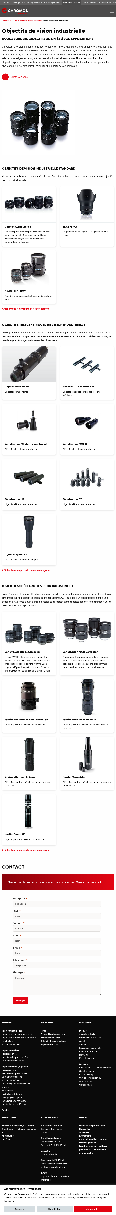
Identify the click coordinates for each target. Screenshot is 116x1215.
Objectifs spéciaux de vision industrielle (38, 586)
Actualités (84, 1132)
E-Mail (16, 947)
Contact (44, 1132)
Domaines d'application (51, 1129)
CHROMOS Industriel (18, 20)
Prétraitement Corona (12, 1094)
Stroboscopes (8, 1090)
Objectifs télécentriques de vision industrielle (43, 325)
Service (5, 1110)
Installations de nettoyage (14, 1101)
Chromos (5, 20)
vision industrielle (35, 20)
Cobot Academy (86, 1071)
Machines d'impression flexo (15, 1073)
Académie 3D (85, 1081)
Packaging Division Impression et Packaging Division (36, 3)
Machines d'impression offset (15, 1057)
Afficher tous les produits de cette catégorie (26, 308)
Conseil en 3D (85, 1085)
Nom (16, 935)
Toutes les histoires (49, 1154)
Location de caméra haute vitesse (95, 1067)
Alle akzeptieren (93, 1209)
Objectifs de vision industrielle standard (39, 168)
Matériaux (6, 1139)
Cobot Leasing (86, 1074)
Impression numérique (13, 1031)
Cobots (82, 1041)
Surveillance (84, 1055)
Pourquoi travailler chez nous (93, 1139)
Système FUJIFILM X (50, 1141)
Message (18, 972)
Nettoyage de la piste (12, 1097)
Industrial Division (71, 3)
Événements (85, 1136)
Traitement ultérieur (11, 1044)
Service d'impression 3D (90, 1078)
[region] (58, 1200)
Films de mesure (86, 1058)
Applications (8, 1136)
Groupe (5, 3)
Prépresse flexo (9, 1070)
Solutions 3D (85, 1044)
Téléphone (19, 960)
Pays (15, 910)
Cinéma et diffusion (88, 1051)
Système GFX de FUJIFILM (53, 1145)
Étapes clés (84, 1129)
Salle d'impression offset (13, 1060)
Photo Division (89, 3)
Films (43, 1031)
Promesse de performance (92, 1125)
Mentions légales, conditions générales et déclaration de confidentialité (93, 1149)
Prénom (17, 923)
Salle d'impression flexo (13, 1077)
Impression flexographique (15, 1066)
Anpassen (19, 1209)
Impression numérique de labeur (17, 1034)
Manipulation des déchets (14, 1104)
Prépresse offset (9, 1054)
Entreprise (19, 898)
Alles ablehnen (55, 1209)
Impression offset (10, 1050)
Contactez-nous (19, 77)
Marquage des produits (90, 1048)
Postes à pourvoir (87, 1143)
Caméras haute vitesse (90, 1038)
